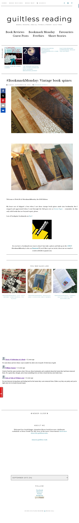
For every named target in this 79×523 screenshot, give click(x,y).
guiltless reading (39, 19)
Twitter (39, 494)
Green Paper (58, 209)
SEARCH (42, 3)
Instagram (39, 495)
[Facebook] (3, 90)
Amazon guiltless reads (39, 440)
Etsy (30, 216)
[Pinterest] (3, 100)
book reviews (15, 32)
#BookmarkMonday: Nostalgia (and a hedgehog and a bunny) (39, 296)
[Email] (3, 105)
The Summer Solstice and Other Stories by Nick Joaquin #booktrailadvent (31, 68)
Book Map (30, 3)
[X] (3, 95)
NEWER (35, 413)
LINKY (69, 246)
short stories (57, 35)
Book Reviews (16, 3)
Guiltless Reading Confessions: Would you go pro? (67, 50)
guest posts (21, 35)
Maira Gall (50, 510)
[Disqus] (39, 330)
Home (4, 3)
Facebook (39, 490)
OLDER (43, 413)
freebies (38, 35)
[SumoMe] (3, 110)
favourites (66, 32)
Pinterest (35, 248)
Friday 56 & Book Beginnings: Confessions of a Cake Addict (49, 50)
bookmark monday (42, 32)
